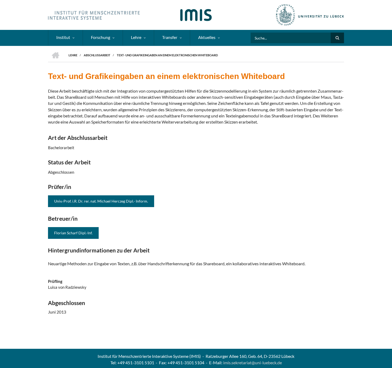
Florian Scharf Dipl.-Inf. (73, 233)
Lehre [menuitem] (136, 37)
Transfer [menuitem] (169, 37)
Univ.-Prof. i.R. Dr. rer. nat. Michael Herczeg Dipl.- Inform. (101, 201)
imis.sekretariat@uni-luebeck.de (252, 362)
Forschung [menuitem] (100, 37)
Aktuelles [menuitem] (206, 37)
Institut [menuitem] (63, 37)
